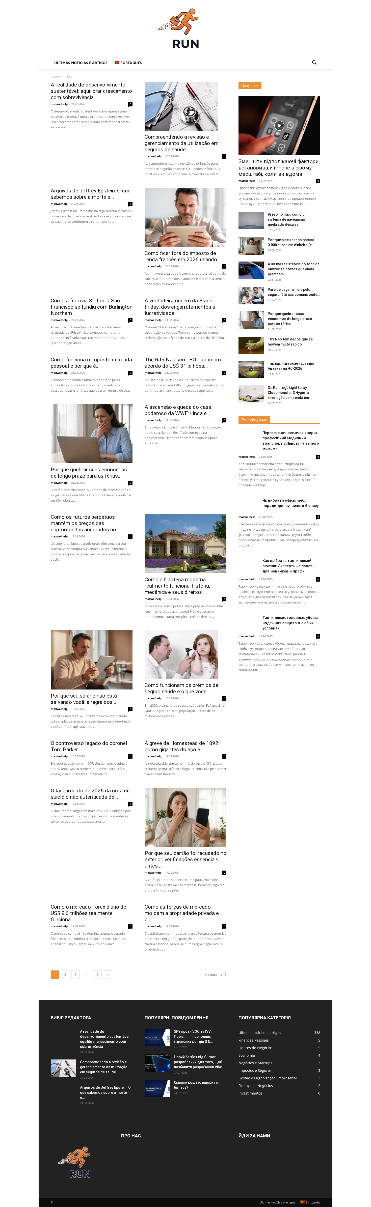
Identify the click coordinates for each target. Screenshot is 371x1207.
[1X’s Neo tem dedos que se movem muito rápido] (251, 345)
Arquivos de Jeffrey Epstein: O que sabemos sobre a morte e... (90, 194)
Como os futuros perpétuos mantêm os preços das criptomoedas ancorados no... (85, 523)
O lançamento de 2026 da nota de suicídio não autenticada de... (90, 794)
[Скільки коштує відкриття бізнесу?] (157, 1088)
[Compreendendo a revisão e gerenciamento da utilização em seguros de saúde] (185, 106)
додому (56, 76)
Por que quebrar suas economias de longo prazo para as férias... (89, 473)
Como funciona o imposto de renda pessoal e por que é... (91, 363)
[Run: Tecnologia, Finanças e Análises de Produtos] (185, 28)
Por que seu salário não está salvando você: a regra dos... (84, 699)
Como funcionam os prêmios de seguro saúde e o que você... (181, 688)
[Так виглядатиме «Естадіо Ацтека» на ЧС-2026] (251, 369)
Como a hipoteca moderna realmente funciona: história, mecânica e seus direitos (177, 586)
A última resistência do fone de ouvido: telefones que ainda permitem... (294, 269)
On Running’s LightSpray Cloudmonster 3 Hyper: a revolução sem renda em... (290, 393)
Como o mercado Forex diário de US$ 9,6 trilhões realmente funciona (88, 913)
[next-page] (108, 974)
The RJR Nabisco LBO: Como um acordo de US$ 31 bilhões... (183, 363)
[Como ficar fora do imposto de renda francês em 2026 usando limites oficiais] (185, 217)
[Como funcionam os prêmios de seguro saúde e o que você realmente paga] (185, 654)
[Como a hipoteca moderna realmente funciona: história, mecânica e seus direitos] (185, 543)
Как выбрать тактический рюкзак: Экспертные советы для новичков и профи (288, 565)
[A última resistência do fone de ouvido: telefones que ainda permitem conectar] (251, 270)
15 (97, 974)
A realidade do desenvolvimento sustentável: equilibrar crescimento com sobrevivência (91, 91)
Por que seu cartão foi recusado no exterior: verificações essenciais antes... (185, 859)
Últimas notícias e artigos (81, 62)
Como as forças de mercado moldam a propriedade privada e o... (182, 913)
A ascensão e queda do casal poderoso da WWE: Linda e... (179, 410)
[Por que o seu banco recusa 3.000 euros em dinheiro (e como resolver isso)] (251, 246)
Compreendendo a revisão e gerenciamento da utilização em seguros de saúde (182, 143)
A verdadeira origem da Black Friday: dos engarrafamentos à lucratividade (180, 307)
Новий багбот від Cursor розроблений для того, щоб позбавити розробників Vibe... (199, 1062)
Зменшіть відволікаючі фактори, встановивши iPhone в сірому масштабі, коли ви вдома (279, 167)
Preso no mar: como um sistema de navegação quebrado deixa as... (287, 219)
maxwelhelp (59, 104)
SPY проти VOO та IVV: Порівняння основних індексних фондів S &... (193, 1036)
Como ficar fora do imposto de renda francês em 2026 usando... (183, 256)
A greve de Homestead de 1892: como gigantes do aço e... (182, 746)
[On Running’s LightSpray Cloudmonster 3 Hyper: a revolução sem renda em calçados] (251, 394)
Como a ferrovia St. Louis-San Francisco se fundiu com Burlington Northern (91, 307)
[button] (314, 63)
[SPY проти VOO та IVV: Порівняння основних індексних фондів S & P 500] (157, 1037)
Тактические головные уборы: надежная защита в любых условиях (290, 622)
